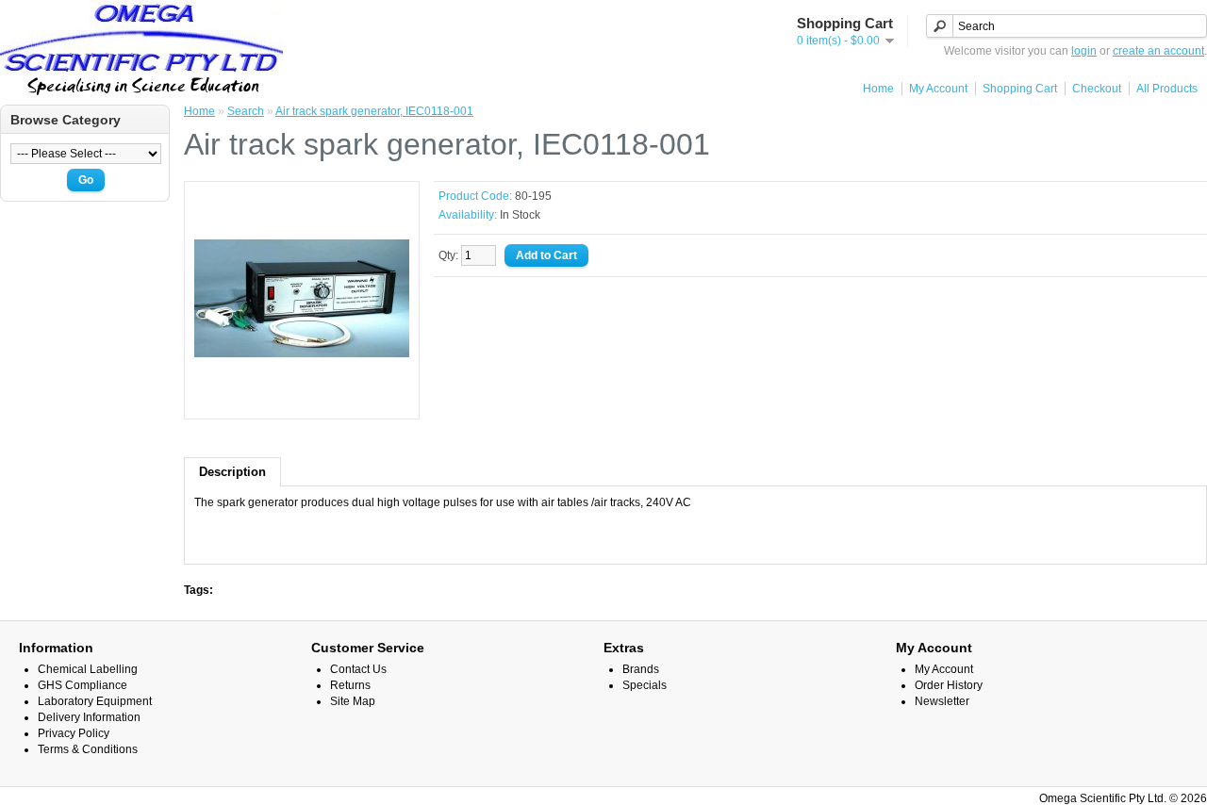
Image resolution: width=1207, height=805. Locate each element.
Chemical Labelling (88, 669)
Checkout (1096, 88)
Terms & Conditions (88, 749)
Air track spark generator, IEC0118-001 (374, 111)
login (1084, 51)
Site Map (352, 701)
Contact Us (358, 669)
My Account (938, 88)
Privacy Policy (73, 733)
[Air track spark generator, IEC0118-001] (301, 402)
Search (245, 111)
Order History (949, 685)
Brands (640, 669)
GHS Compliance (82, 685)
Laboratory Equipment (95, 701)
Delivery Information (89, 717)
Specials (644, 685)
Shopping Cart (1020, 88)
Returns (350, 685)
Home (878, 88)
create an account (1158, 51)
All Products (1167, 88)
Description (232, 472)
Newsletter (942, 701)
